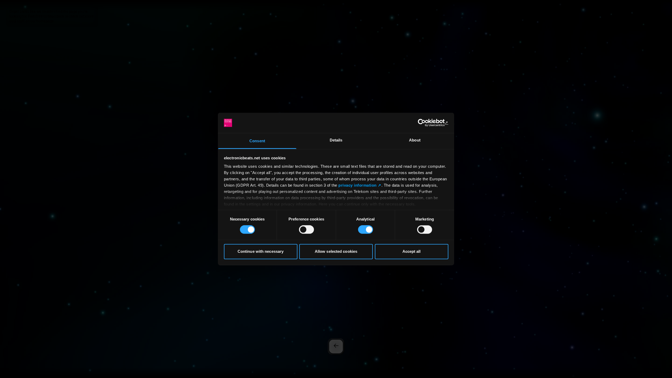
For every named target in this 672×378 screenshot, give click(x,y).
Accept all (411, 251)
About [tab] (415, 140)
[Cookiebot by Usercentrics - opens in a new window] (425, 123)
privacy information (357, 185)
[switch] (306, 229)
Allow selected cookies (336, 251)
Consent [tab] (257, 141)
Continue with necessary (261, 251)
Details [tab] (336, 140)
